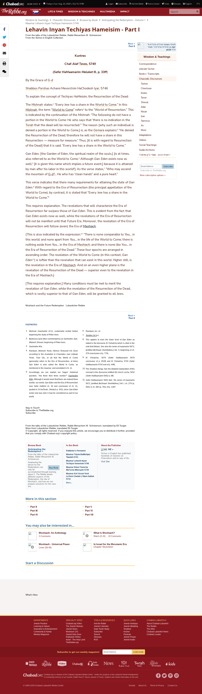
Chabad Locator (154, 634)
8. (83, 339)
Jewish (117, 677)
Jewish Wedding (131, 626)
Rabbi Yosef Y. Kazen (81, 677)
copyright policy (68, 433)
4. (26, 350)
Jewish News (71, 629)
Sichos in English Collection (49, 37)
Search (97, 634)
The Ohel (151, 629)
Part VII (89, 514)
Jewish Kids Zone (73, 634)
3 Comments (45, 536)
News (109, 663)
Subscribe (98, 632)
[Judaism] (13, 4)
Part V (88, 506)
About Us (142, 685)
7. (83, 335)
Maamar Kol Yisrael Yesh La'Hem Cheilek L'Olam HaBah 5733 (80, 476)
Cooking (124, 663)
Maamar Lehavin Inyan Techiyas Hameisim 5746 (52, 23)
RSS (96, 640)
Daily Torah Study (101, 629)
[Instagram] (176, 675)
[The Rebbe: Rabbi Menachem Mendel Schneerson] (22, 12)
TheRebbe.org (72, 642)
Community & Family (43, 632)
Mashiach (89, 226)
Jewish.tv (62, 663)
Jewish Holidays (131, 623)
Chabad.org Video (74, 623)
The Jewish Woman (74, 626)
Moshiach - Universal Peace (54, 544)
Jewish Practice (40, 623)
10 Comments (114, 536)
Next (131, 44)
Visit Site (105, 461)
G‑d (50, 174)
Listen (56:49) (45, 547)
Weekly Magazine (41, 634)
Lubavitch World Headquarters (126, 674)
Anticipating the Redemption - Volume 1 (124, 20)
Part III (34, 510)
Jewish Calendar (101, 626)
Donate (177, 3)
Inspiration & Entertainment (45, 629)
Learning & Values (42, 626)
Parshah (127, 634)
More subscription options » (152, 175)
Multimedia (107, 11)
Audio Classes (93, 663)
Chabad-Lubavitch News (157, 632)
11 (33, 259)
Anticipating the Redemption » (37, 450)
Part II (33, 506)
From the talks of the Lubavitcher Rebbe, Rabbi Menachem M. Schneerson (63, 35)
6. (83, 331)
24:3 (91, 335)
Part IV (34, 514)
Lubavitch (78, 674)
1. (26, 331)
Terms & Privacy (157, 685)
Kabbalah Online (73, 637)
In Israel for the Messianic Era (110, 544)
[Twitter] (164, 675)
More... (69, 483)
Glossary (98, 637)
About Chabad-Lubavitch (157, 623)
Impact (124, 11)
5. (26, 372)
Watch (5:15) (99, 536)
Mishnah (31, 110)
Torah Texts (140, 663)
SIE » (110, 449)
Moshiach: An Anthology (52, 532)
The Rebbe (151, 626)
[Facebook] (158, 675)
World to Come (62, 110)
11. (84, 380)
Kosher (127, 632)
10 (82, 234)
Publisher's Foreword (75, 451)
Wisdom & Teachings (81, 11)
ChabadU (78, 663)
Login (110, 3)
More (143, 130)
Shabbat (127, 629)
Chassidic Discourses (64, 20)
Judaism (107, 677)
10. (84, 368)
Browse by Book (89, 20)
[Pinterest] (170, 675)
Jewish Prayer (130, 637)
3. (26, 346)
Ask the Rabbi (137, 3)
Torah (101, 677)
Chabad (71, 674)
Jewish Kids (171, 663)
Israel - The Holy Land (75, 640)
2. (26, 338)
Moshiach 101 (72, 632)
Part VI (89, 510)
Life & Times (55, 11)
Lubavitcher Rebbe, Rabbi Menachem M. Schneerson (74, 425)
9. (83, 357)
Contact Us (172, 685)
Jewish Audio (129, 640)
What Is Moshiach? (104, 532)
